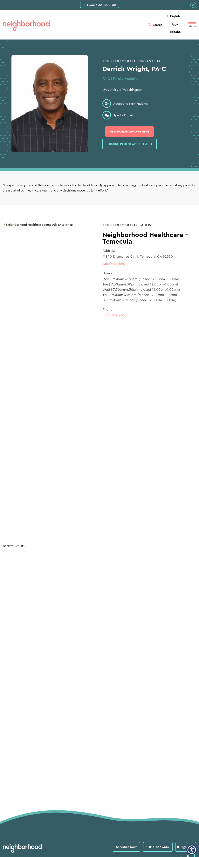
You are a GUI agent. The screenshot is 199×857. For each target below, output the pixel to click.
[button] (191, 849)
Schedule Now (126, 847)
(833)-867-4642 (114, 315)
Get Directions (113, 263)
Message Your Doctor (99, 5)
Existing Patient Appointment (129, 144)
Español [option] (176, 32)
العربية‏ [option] (176, 24)
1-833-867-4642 (157, 847)
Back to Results (13, 546)
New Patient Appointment (129, 131)
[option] (175, 24)
